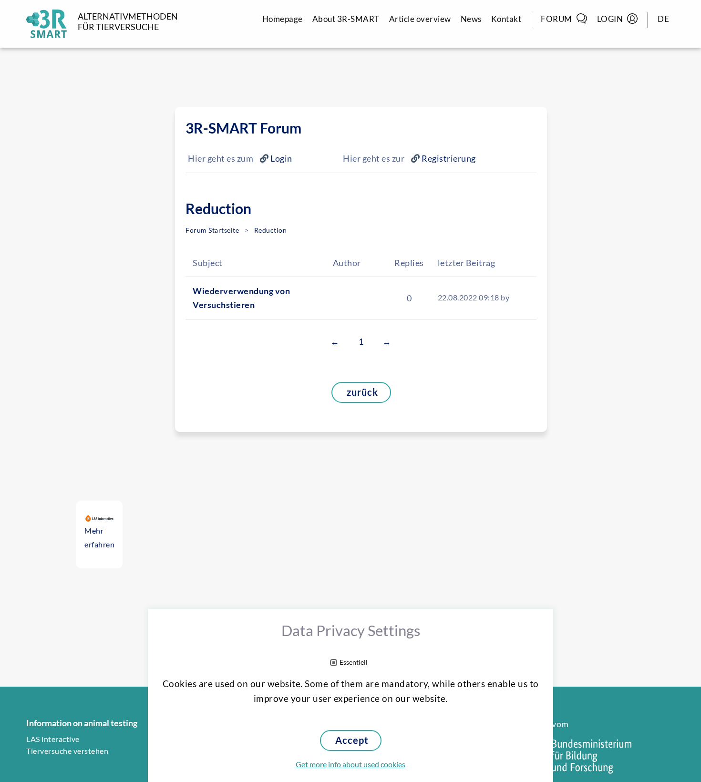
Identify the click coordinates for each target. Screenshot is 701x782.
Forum (556, 18)
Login (610, 18)
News (471, 18)
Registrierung (449, 158)
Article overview (420, 18)
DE (663, 18)
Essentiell (354, 662)
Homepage (282, 18)
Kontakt (506, 18)
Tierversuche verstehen (67, 751)
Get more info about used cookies (350, 764)
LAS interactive (53, 739)
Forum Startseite (212, 230)
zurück (362, 392)
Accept (352, 740)
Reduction (270, 230)
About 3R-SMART (346, 18)
